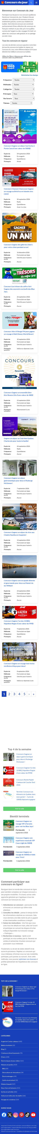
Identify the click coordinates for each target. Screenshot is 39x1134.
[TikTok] (27, 1115)
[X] (10, 1115)
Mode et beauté (6, 1084)
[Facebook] (4, 1115)
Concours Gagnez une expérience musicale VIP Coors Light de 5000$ (25, 840)
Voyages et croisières (8, 1100)
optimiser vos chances (27, 959)
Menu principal (36, 2)
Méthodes (7, 84)
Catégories (7, 89)
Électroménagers (8, 1076)
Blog (2, 1049)
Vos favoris (7, 98)
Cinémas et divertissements (10, 1053)
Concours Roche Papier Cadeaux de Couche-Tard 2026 (25, 782)
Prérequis (7, 94)
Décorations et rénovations (11, 1072)
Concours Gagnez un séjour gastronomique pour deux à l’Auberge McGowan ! (18, 480)
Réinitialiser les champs (29, 75)
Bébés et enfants (6, 1045)
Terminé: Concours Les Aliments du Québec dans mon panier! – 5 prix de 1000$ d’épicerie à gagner (26, 1020)
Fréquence (7, 80)
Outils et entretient (8, 1080)
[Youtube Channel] (33, 1115)
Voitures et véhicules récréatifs (11, 1096)
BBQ (3, 1068)
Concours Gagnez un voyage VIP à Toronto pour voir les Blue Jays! (24, 823)
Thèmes (6, 103)
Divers (3, 1057)
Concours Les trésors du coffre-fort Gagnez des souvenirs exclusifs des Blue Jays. (19, 289)
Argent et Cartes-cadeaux (9, 1041)
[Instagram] (15, 1115)
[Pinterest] (21, 1115)
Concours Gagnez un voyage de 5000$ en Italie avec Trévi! (25, 854)
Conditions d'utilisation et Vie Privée (27, 1131)
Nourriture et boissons (8, 1088)
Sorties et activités (7, 1092)
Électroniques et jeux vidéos (10, 1061)
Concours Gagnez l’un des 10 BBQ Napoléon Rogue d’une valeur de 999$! (26, 770)
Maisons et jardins (7, 1065)
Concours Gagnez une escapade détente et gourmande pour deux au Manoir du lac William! (19, 583)
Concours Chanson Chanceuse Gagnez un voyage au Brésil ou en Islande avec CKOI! (18, 191)
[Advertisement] (19, 724)
